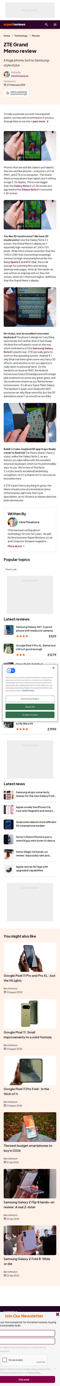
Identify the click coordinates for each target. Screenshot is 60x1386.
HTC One (31, 262)
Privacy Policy (34, 1373)
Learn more (38, 121)
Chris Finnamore (19, 76)
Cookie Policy (28, 690)
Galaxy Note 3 (30, 189)
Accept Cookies (30, 715)
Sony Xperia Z (12, 262)
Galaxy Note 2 (22, 185)
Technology (21, 35)
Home (7, 35)
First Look (11, 569)
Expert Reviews (14, 24)
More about (15, 546)
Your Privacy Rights (30, 699)
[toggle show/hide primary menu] (55, 24)
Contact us (11, 1311)
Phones (36, 35)
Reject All (30, 707)
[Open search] (46, 24)
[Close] (53, 667)
